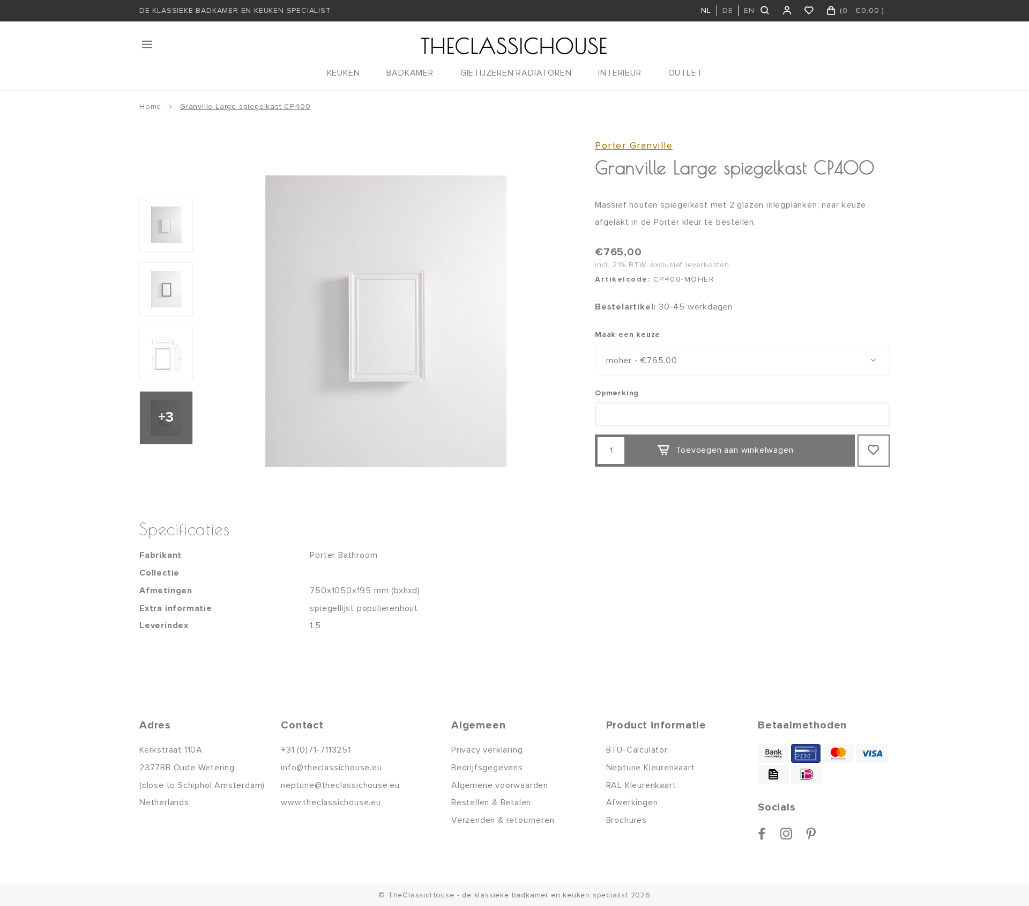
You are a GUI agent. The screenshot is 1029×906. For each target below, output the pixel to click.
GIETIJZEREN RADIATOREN (516, 73)
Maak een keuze (627, 334)
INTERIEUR (619, 73)
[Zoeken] (766, 10)
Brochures (626, 820)
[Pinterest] (811, 834)
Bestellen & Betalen (491, 802)
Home (150, 106)
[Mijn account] (788, 10)
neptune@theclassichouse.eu (340, 785)
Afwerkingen (632, 802)
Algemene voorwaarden (499, 785)
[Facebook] (762, 834)
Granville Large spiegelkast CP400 (245, 106)
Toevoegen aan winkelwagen (734, 450)
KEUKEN (343, 73)
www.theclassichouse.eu (331, 802)
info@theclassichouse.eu (331, 767)
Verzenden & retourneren (502, 820)
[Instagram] (786, 834)
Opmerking (617, 392)
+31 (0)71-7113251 (316, 750)
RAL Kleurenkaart (641, 785)
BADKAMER (409, 73)
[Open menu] (148, 44)
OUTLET (685, 73)
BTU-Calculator (637, 750)
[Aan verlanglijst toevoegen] (873, 450)
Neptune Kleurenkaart (650, 767)
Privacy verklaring (487, 750)
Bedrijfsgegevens (487, 767)
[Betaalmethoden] (773, 753)
